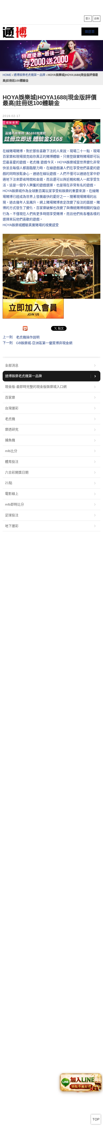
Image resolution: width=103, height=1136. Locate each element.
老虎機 (10, 419)
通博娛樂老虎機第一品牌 (29, 75)
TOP (95, 1119)
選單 (91, 31)
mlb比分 (11, 451)
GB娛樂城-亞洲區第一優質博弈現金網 (44, 343)
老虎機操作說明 (28, 337)
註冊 (96, 18)
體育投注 (11, 462)
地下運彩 (11, 526)
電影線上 (11, 494)
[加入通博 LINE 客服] (80, 1082)
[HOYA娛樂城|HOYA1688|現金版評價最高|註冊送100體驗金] (52, 131)
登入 (88, 18)
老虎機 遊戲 (38, 162)
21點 (8, 483)
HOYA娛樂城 (12, 191)
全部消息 (11, 365)
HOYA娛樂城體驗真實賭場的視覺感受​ (31, 225)
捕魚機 (10, 440)
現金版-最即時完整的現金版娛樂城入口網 (36, 387)
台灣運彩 (11, 408)
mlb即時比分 (14, 504)
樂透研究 (11, 429)
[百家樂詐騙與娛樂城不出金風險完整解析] (15, 32)
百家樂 (10, 397)
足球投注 (11, 515)
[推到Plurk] (25, 328)
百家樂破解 (44, 208)
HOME (7, 75)
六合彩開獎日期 (17, 472)
